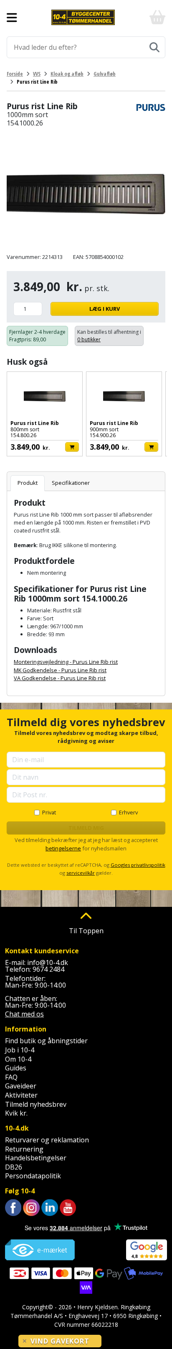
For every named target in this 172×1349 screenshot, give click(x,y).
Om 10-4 (18, 1059)
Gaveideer (20, 1085)
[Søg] (154, 47)
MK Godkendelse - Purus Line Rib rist (60, 670)
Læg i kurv (104, 308)
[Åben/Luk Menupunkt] (12, 17)
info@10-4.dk (47, 962)
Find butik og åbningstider (46, 1040)
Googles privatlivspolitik (138, 865)
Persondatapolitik (33, 1175)
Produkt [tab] (28, 482)
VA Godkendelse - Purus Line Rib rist (60, 678)
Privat (49, 812)
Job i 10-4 (19, 1050)
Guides (15, 1068)
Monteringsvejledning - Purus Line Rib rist (66, 662)
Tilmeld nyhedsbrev (35, 1104)
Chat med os (24, 1014)
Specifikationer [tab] (71, 482)
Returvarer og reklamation (47, 1139)
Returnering (24, 1149)
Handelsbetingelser (35, 1157)
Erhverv (128, 812)
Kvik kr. (16, 1113)
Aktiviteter (21, 1095)
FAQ (11, 1077)
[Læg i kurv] (72, 447)
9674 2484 (48, 969)
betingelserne (63, 848)
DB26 (13, 1167)
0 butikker (89, 339)
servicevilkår (80, 873)
